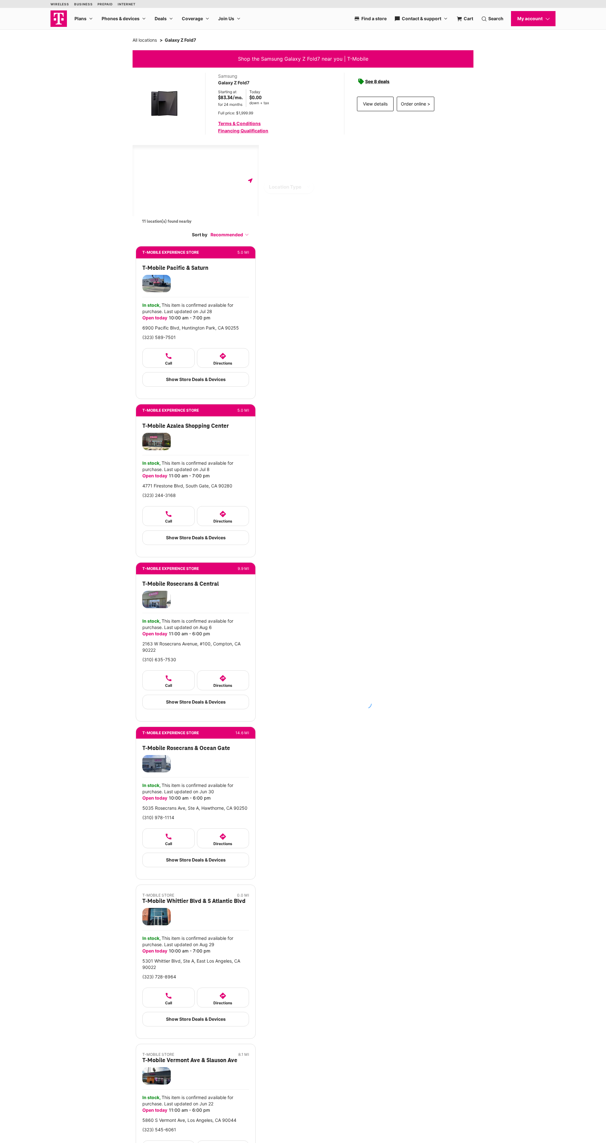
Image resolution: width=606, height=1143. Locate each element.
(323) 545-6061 (159, 1129)
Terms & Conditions (239, 123)
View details (375, 103)
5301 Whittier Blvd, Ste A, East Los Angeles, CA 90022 (191, 964)
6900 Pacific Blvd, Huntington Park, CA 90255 (190, 327)
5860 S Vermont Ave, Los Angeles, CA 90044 (189, 1120)
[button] (229, 234)
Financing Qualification (243, 130)
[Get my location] (250, 180)
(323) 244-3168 (159, 495)
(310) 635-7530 (159, 659)
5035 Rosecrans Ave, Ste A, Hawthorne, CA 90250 (194, 808)
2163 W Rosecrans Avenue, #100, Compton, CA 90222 (191, 647)
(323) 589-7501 (159, 337)
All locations (145, 40)
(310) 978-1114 (158, 817)
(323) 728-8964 (159, 976)
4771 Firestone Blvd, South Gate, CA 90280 (187, 485)
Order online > (415, 103)
